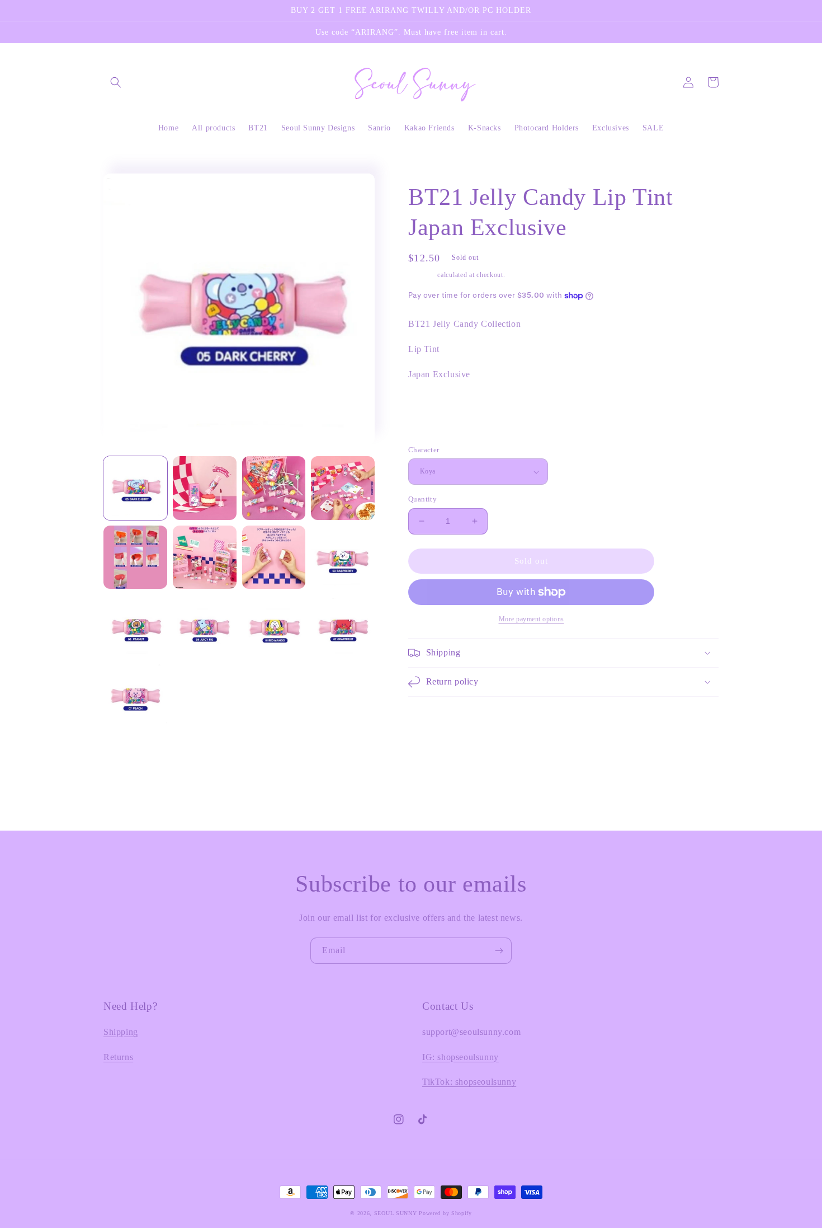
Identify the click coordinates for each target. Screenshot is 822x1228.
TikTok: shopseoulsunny (469, 1081)
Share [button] (431, 429)
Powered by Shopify (445, 1213)
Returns (118, 1057)
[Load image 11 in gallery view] (274, 626)
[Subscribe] (498, 951)
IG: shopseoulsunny (460, 1057)
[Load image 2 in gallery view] (205, 488)
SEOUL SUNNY (395, 1213)
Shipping (422, 275)
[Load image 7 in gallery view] (274, 557)
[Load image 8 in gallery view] (343, 557)
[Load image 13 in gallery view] (135, 696)
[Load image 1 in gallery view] (135, 488)
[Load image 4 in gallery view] (343, 488)
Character (424, 450)
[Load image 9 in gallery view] (135, 626)
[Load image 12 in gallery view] (343, 626)
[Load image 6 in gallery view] (205, 557)
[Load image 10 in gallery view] (205, 626)
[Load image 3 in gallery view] (274, 488)
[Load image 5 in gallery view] (135, 557)
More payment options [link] (531, 619)
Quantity (422, 499)
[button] (115, 82)
